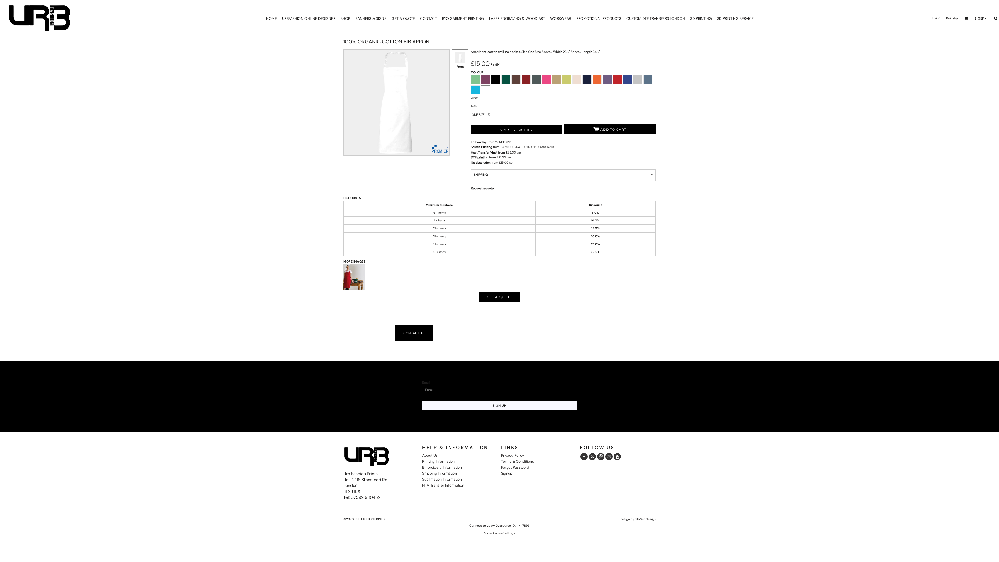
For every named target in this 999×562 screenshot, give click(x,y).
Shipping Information (439, 473)
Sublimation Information (442, 479)
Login (936, 18)
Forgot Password (515, 467)
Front (460, 67)
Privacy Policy (512, 455)
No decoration (481, 163)
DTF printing (479, 157)
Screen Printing (481, 147)
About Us (430, 455)
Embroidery (479, 142)
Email (426, 382)
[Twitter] (592, 456)
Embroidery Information (442, 467)
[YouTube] (617, 456)
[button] (966, 18)
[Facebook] (584, 456)
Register (952, 18)
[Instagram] (609, 456)
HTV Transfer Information (443, 485)
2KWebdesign (645, 519)
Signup (507, 473)
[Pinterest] (600, 456)
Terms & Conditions (517, 461)
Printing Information (438, 461)
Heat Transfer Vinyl (484, 152)
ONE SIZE (478, 115)
